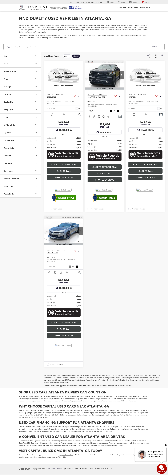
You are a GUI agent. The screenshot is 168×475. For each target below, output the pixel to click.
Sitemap (54, 469)
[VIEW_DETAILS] (63, 75)
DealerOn (48, 469)
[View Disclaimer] (64, 114)
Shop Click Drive (64, 177)
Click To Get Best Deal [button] (63, 164)
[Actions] (79, 96)
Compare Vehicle (57, 209)
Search (154, 47)
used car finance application (92, 429)
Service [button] (136, 8)
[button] (121, 75)
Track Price (65, 129)
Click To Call (64, 171)
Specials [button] (130, 8)
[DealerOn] (25, 468)
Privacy (59, 469)
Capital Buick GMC (66, 455)
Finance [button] (142, 8)
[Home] (117, 7)
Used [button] (124, 8)
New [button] (120, 8)
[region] (64, 143)
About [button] (148, 8)
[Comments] (79, 114)
